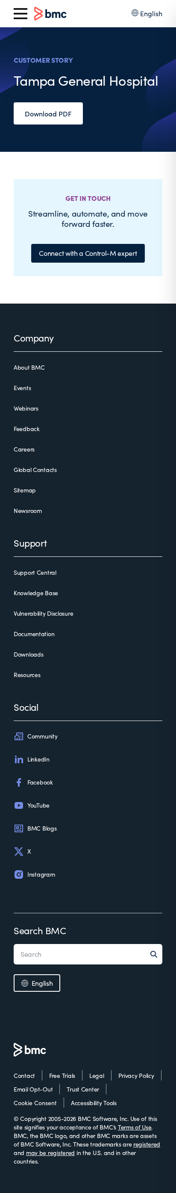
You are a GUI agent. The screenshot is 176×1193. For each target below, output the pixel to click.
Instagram (41, 874)
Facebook (40, 782)
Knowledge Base (36, 593)
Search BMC (40, 930)
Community (42, 736)
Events (22, 388)
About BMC (29, 367)
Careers (24, 449)
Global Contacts (35, 470)
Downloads (28, 654)
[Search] (156, 954)
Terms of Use (135, 1127)
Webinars (26, 408)
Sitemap (25, 490)
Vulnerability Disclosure (43, 613)
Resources (27, 675)
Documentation (34, 634)
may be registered (50, 1153)
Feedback (27, 429)
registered (146, 1144)
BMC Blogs (41, 828)
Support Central (35, 572)
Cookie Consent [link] (35, 1103)
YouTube (38, 805)
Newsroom (28, 511)
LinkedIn (38, 759)
